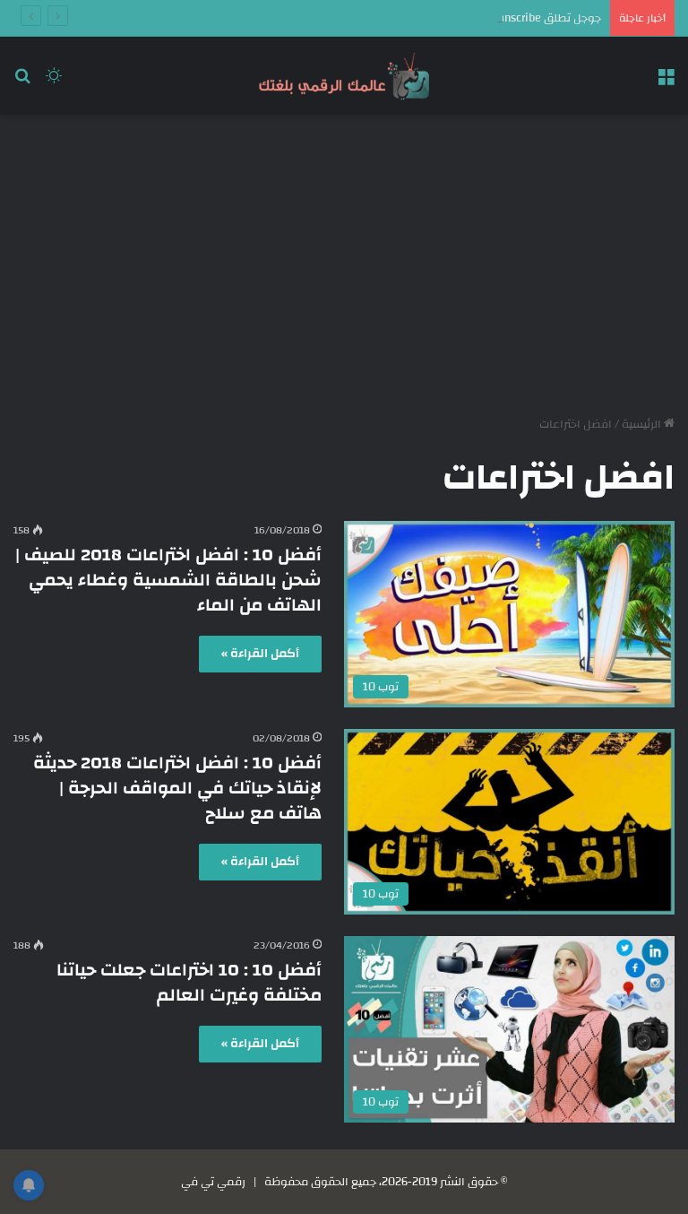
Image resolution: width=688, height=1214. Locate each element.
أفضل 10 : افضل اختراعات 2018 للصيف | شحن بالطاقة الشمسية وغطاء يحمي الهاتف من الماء (168, 579)
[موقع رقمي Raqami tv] (344, 75)
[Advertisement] (344, 258)
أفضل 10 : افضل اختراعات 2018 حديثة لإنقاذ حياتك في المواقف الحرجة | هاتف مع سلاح (177, 787)
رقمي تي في (213, 1181)
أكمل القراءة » (260, 653)
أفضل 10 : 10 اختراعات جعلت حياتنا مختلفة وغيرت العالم (189, 982)
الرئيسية (643, 424)
